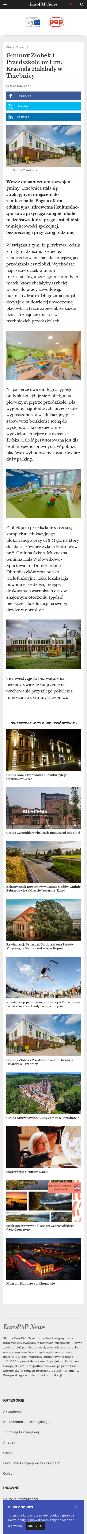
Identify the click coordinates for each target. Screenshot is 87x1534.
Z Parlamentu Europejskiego (26, 1422)
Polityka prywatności (20, 1499)
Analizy (9, 1442)
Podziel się (24, 95)
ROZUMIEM (35, 1526)
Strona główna (15, 47)
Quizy (7, 1473)
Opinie (8, 1453)
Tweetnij (22, 106)
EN (70, 4)
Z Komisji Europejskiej (21, 1432)
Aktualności (13, 1411)
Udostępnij (23, 116)
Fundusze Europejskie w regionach (31, 1463)
